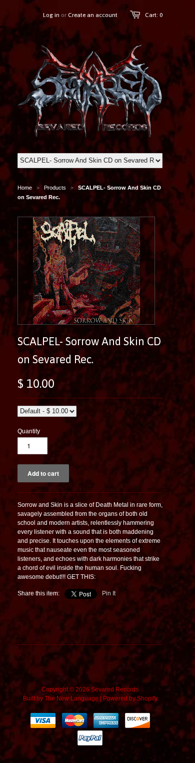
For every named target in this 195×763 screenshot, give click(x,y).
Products (55, 188)
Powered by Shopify (130, 698)
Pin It (109, 593)
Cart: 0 (153, 15)
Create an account (93, 15)
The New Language (71, 698)
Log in (51, 15)
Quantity (29, 431)
